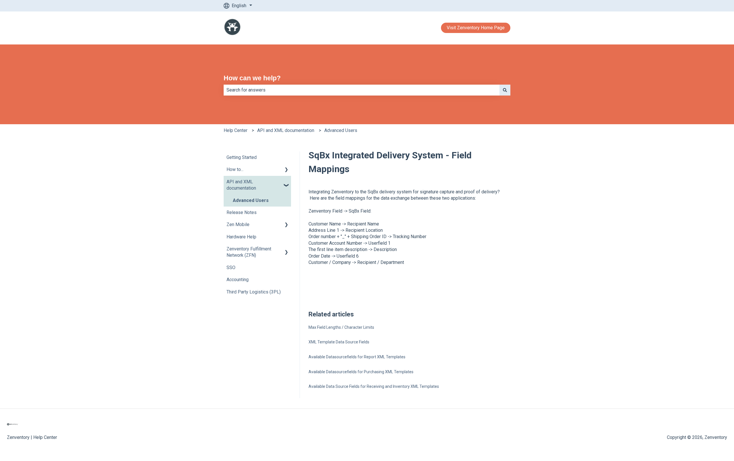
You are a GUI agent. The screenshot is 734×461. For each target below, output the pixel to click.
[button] (286, 170)
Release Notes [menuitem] (242, 212)
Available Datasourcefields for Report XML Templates (357, 357)
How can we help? (252, 78)
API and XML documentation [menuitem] (241, 185)
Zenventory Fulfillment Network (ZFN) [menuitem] (249, 252)
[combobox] (361, 90)
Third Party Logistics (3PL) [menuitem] (254, 292)
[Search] (504, 90)
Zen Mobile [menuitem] (238, 224)
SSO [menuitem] (231, 267)
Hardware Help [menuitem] (241, 237)
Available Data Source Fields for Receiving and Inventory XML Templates (374, 386)
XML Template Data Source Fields (339, 342)
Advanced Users (340, 130)
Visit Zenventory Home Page (476, 27)
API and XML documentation (285, 130)
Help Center (235, 130)
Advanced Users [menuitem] (251, 200)
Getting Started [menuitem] (242, 157)
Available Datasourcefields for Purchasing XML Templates (361, 371)
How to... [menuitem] (235, 169)
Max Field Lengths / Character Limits (341, 327)
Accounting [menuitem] (238, 279)
